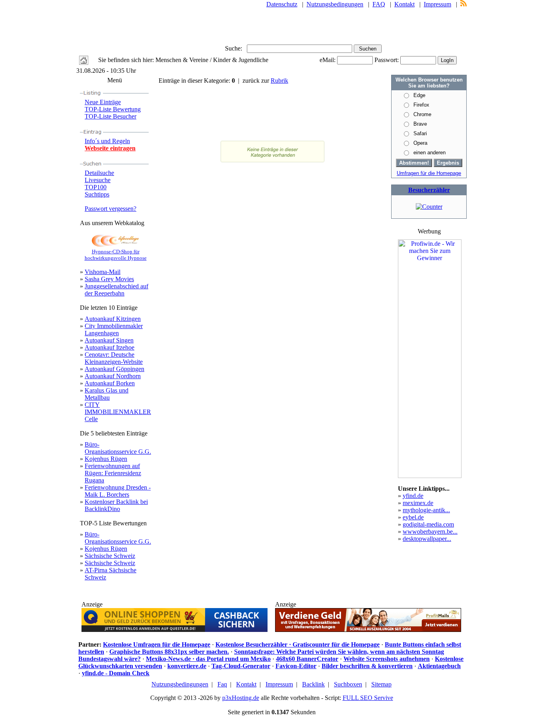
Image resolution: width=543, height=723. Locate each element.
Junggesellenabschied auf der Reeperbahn (116, 290)
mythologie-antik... (426, 510)
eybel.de (413, 517)
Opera (420, 143)
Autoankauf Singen (109, 340)
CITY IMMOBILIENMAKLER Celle (118, 411)
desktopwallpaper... (427, 538)
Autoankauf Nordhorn (113, 376)
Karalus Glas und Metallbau (106, 394)
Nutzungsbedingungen (334, 4)
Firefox (421, 105)
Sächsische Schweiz (110, 555)
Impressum (437, 4)
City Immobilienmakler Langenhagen (114, 329)
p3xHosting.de (240, 697)
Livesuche (98, 180)
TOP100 (96, 187)
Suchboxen (348, 684)
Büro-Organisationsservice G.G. (118, 448)
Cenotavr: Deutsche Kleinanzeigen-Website (114, 358)
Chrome (422, 114)
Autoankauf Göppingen (114, 368)
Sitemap (381, 684)
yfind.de (413, 495)
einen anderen (429, 152)
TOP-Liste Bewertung (113, 109)
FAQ (378, 4)
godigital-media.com (428, 524)
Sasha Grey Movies (109, 279)
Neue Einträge (103, 102)
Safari (420, 133)
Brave (420, 124)
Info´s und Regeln (107, 141)
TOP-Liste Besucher (110, 116)
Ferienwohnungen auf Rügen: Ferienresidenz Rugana (113, 473)
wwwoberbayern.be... (430, 531)
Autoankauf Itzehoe (109, 347)
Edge (419, 95)
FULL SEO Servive (368, 697)
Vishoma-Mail (102, 271)
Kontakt (404, 4)
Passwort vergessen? (110, 208)
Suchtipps (97, 194)
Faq (222, 684)
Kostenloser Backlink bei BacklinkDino (116, 505)
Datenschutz (281, 4)
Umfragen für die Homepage (429, 173)
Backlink (313, 684)
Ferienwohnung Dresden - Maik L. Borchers (118, 491)
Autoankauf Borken (110, 383)
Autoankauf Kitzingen (113, 318)
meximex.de (418, 502)
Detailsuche (99, 172)
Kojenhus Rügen (106, 458)
